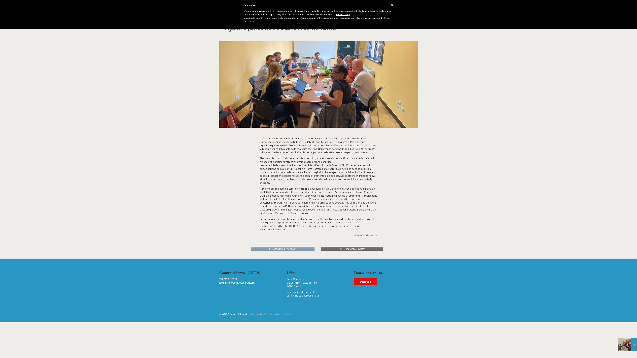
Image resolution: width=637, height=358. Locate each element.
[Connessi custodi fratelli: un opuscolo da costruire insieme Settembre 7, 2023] (627, 344)
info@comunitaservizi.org (240, 282)
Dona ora (365, 281)
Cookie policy (272, 314)
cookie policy (343, 14)
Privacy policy (256, 314)
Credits (286, 314)
